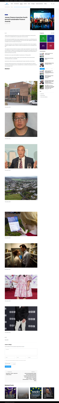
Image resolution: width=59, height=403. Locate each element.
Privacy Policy (42, 95)
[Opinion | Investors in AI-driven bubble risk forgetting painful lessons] (42, 55)
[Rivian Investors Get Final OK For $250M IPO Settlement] (42, 60)
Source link (6, 339)
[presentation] (51, 33)
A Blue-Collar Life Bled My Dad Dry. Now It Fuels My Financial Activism (10, 396)
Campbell (47, 78)
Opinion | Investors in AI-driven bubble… (49, 54)
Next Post (33, 371)
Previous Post (10, 371)
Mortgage (33, 3)
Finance (21, 3)
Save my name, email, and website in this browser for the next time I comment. (16, 360)
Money (29, 3)
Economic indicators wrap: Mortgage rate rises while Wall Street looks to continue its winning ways (49, 82)
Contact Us (42, 93)
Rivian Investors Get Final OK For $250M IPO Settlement (49, 76)
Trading (45, 3)
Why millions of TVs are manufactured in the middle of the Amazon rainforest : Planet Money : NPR (49, 87)
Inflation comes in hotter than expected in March (48, 396)
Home (12, 3)
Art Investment (16, 3)
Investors (25, 3)
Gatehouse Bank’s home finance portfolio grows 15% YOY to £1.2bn (23, 396)
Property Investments (39, 3)
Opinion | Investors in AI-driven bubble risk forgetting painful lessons (49, 71)
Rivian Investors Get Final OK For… (49, 59)
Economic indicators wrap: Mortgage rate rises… (49, 63)
